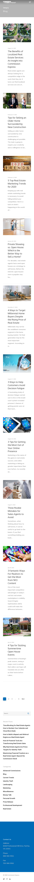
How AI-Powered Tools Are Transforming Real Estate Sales (14, 742)
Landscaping (7, 784)
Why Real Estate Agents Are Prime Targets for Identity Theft (15, 748)
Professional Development (12, 805)
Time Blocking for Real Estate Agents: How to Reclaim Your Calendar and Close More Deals (16, 728)
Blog (7, 95)
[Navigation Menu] (30, 2)
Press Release (8, 802)
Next (23, 699)
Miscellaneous (8, 791)
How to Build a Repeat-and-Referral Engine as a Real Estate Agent (16, 735)
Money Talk (7, 795)
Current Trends (8, 777)
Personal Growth (9, 798)
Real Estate (7, 809)
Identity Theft (8, 781)
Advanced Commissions (14, 26)
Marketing (7, 788)
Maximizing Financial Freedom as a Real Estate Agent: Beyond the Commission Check (16, 756)
